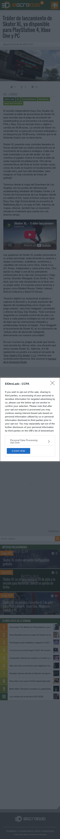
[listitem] (30, 441)
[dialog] (30, 419)
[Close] (53, 384)
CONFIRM (18, 451)
